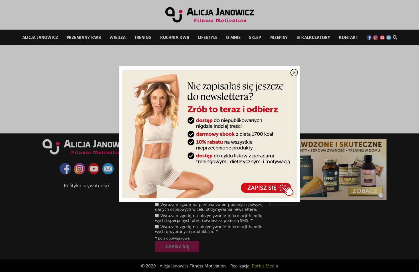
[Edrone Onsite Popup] (209, 136)
